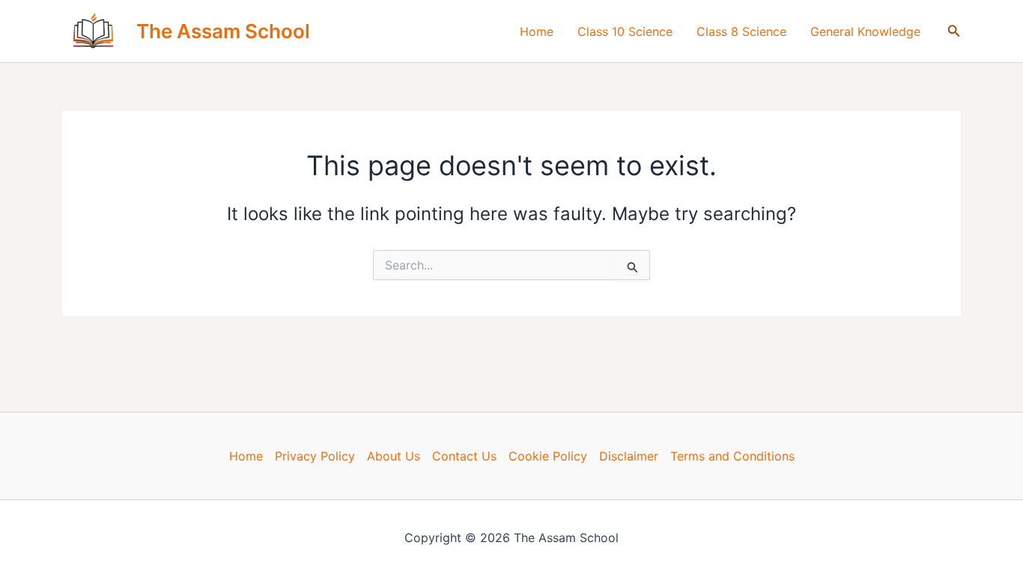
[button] (954, 31)
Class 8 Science (741, 31)
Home (536, 31)
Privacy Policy (315, 455)
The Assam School (223, 31)
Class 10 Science (625, 31)
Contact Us (464, 455)
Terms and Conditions (732, 455)
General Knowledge (865, 31)
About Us (393, 455)
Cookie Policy (548, 455)
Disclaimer (628, 455)
